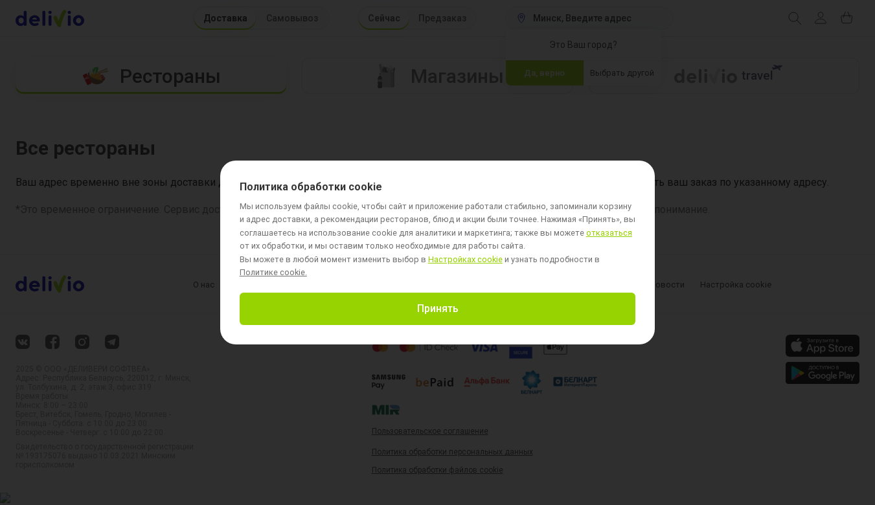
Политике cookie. (273, 272)
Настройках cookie (465, 260)
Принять (438, 308)
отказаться (609, 233)
